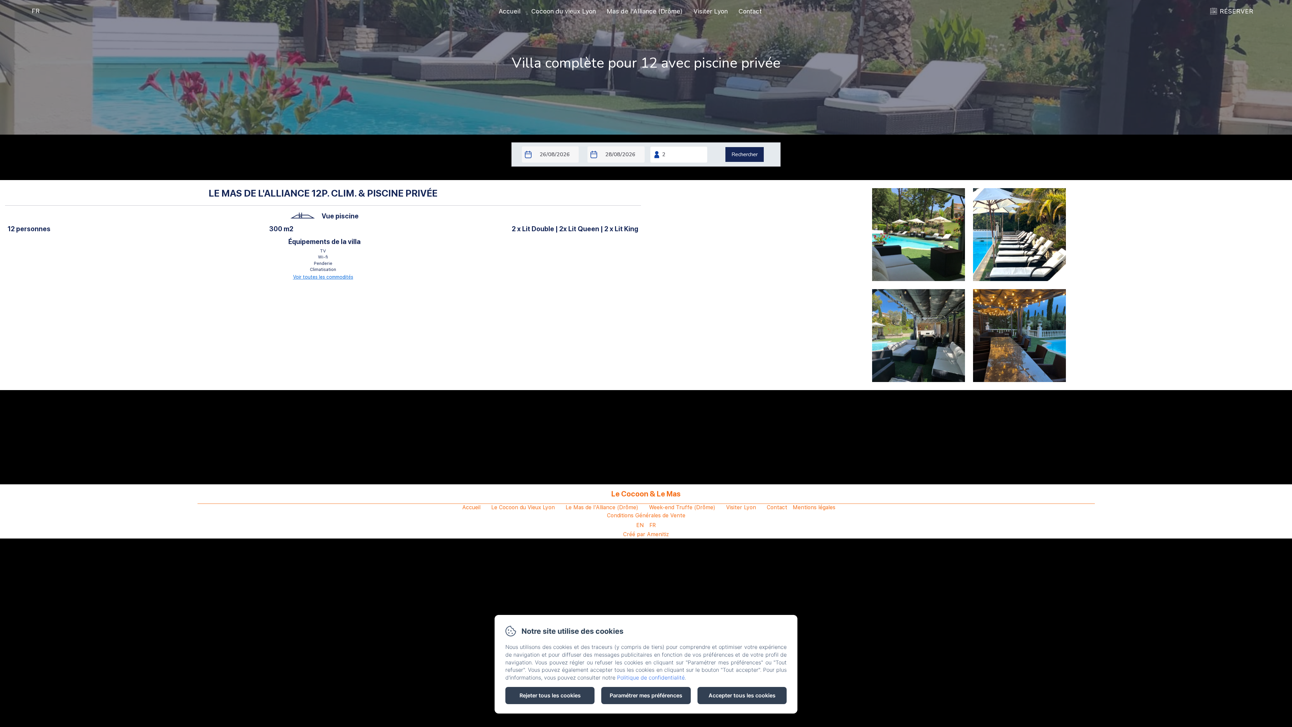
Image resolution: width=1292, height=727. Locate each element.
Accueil (510, 11)
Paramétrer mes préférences (646, 695)
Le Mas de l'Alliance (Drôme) (602, 507)
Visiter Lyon (710, 11)
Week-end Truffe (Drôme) (682, 507)
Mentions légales (814, 507)
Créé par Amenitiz (646, 534)
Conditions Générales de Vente (646, 515)
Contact (750, 11)
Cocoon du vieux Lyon (563, 11)
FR (652, 525)
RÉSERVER (1236, 11)
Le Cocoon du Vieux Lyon (523, 507)
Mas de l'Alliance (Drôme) (645, 11)
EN (640, 525)
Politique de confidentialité (651, 677)
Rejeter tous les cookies (550, 695)
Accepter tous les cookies (742, 695)
